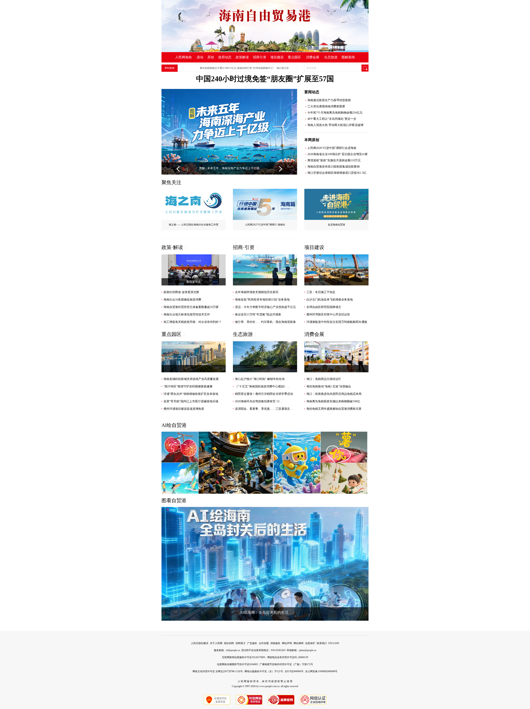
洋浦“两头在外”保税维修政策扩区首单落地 (191, 393)
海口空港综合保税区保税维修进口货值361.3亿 (336, 172)
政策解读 (242, 57)
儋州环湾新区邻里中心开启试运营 (328, 314)
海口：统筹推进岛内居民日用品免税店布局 (333, 393)
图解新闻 (348, 57)
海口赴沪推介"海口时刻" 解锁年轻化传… (261, 379)
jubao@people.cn (307, 650)
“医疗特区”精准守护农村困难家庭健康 (188, 386)
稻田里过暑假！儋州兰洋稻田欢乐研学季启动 (264, 393)
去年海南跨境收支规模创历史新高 (256, 292)
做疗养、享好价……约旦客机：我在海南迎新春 (265, 321)
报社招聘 (229, 643)
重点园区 (294, 57)
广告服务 (252, 643)
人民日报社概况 (199, 643)
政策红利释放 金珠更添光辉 (181, 292)
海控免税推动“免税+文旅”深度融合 (328, 386)
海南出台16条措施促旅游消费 (182, 299)
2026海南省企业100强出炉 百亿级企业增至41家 (337, 154)
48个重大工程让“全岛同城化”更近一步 (331, 118)
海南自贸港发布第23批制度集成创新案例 (333, 166)
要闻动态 (311, 92)
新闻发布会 (193, 281)
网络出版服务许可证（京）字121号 (264, 671)
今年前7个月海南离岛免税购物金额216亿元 (335, 112)
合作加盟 (264, 643)
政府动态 (224, 57)
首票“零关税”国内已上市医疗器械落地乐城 (191, 401)
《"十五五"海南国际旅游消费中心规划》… (262, 386)
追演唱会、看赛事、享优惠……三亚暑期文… (264, 408)
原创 (210, 57)
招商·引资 (243, 247)
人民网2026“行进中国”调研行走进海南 (331, 148)
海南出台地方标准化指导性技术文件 (187, 314)
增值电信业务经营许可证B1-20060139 (287, 657)
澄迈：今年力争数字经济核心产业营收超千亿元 (265, 307)
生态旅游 (330, 57)
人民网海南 (183, 57)
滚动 (200, 57)
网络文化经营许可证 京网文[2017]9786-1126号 (218, 671)
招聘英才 (241, 643)
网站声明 (287, 643)
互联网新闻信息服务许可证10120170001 (243, 657)
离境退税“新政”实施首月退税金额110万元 (334, 160)
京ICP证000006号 (294, 671)
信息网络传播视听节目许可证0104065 (237, 664)
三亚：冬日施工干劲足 (320, 292)
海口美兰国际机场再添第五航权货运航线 (278, 68)
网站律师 (299, 643)
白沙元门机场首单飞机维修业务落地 (329, 299)
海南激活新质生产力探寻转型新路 (329, 100)
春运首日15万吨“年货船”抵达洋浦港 (258, 314)
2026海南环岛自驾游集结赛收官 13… (258, 401)
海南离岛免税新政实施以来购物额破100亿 (333, 401)
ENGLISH (333, 643)
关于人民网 (216, 643)
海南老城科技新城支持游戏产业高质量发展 (191, 379)
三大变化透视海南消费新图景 (326, 106)
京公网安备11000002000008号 (321, 671)
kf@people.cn (233, 650)
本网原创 (311, 140)
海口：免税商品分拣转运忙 (323, 379)
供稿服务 (275, 643)
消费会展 (312, 57)
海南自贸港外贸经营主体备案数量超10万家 (191, 307)
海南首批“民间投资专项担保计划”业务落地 (262, 299)
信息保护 (310, 643)
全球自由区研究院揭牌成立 (323, 307)
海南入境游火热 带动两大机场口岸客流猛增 (335, 125)
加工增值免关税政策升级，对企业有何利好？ (193, 321)
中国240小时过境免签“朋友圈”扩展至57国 (265, 79)
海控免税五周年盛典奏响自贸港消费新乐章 (333, 408)
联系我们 (322, 643)
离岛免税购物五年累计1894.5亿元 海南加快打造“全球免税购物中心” (216, 68)
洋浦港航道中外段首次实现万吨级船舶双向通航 (336, 321)
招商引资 (259, 57)
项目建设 (277, 57)
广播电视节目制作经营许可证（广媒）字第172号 (286, 664)
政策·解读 (172, 247)
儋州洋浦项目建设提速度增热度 (184, 408)
